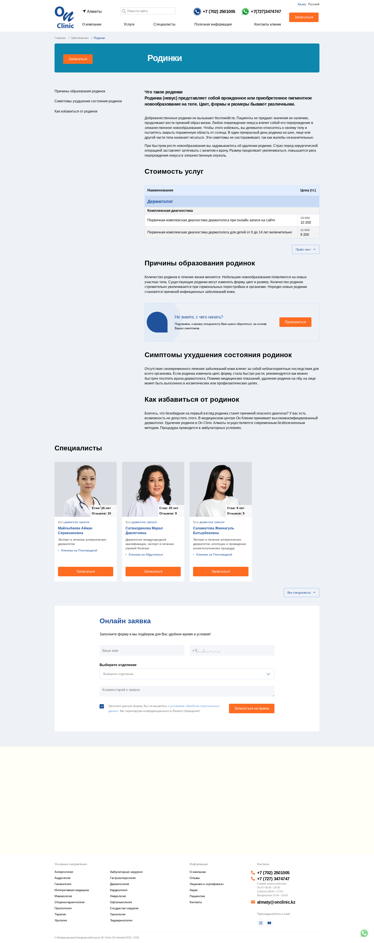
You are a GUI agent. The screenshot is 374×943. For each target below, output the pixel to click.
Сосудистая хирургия (124, 908)
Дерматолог (160, 201)
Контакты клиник (267, 24)
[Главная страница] (64, 17)
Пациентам (197, 896)
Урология (61, 920)
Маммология (63, 896)
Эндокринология (121, 920)
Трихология (118, 914)
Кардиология (118, 890)
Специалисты (164, 24)
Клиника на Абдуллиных (146, 554)
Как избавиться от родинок (76, 111)
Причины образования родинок (80, 91)
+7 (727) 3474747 (273, 878)
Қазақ (302, 4)
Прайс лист (303, 249)
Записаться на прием (251, 708)
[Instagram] (260, 923)
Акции (194, 890)
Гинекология (63, 884)
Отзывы (195, 878)
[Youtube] (269, 923)
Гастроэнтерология (123, 878)
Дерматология (119, 884)
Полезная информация (213, 24)
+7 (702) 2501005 (273, 872)
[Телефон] (364, 933)
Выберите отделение (118, 665)
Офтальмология (121, 902)
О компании (91, 24)
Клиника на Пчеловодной (79, 550)
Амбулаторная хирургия (126, 872)
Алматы (94, 11)
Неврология (118, 896)
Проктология (63, 908)
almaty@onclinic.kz (276, 902)
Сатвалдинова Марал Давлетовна (144, 530)
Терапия (60, 914)
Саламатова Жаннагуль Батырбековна (213, 530)
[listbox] (187, 673)
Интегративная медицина (72, 890)
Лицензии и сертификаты (207, 884)
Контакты (196, 902)
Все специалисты (299, 592)
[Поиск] (123, 11)
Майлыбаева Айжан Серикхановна (75, 530)
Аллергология (64, 872)
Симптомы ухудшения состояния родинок (88, 101)
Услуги (129, 24)
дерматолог (71, 522)
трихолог (84, 522)
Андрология (63, 878)
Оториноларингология (70, 902)
